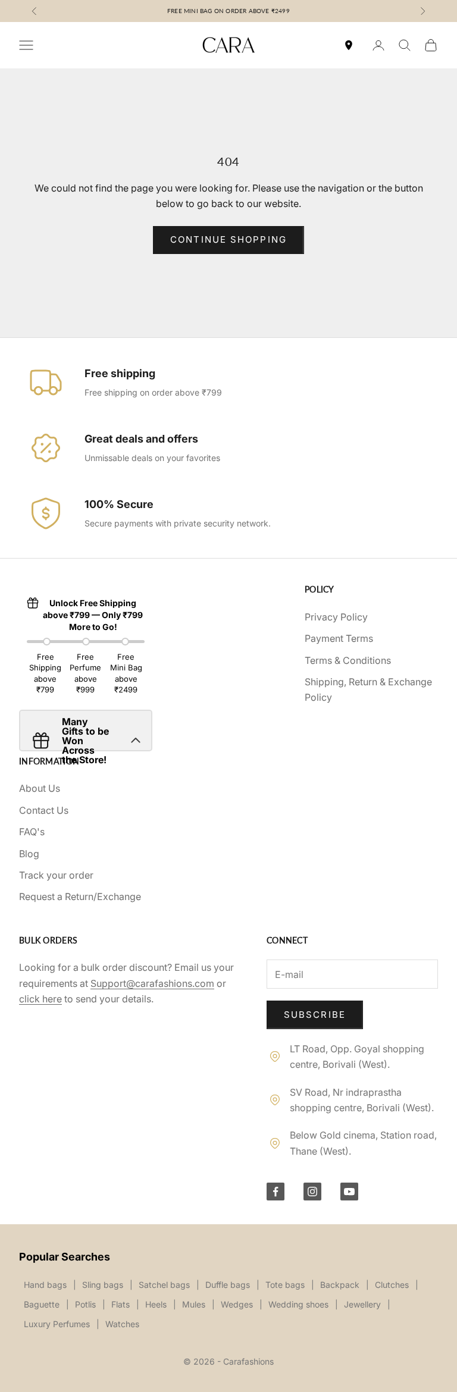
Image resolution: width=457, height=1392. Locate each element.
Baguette (42, 1304)
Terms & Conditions (348, 660)
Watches (122, 1324)
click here (40, 999)
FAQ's (32, 832)
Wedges (237, 1304)
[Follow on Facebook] (275, 1191)
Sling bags (102, 1285)
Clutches (392, 1285)
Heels (156, 1304)
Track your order (56, 875)
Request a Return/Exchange (80, 896)
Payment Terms (339, 638)
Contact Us (43, 810)
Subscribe (315, 1014)
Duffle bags (227, 1285)
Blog (29, 854)
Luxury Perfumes (57, 1324)
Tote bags (285, 1285)
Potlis (85, 1304)
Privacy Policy (336, 617)
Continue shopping (228, 239)
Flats (120, 1304)
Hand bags (45, 1285)
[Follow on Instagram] (312, 1191)
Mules (193, 1304)
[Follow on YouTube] (349, 1191)
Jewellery (362, 1304)
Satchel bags (164, 1285)
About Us (39, 788)
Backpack (339, 1285)
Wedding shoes (298, 1304)
